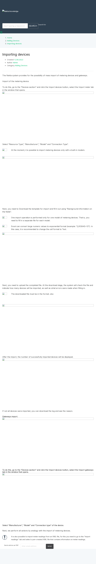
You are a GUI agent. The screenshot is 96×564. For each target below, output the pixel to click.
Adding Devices (21, 65)
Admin (15, 62)
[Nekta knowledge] (10, 11)
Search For (42, 25)
